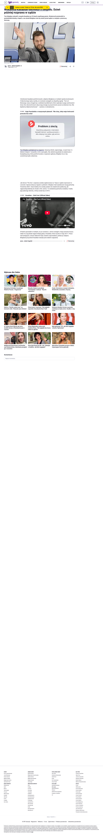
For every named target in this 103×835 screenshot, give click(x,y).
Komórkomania (31, 797)
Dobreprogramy (31, 795)
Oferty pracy (78, 787)
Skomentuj (64, 66)
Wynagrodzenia (31, 808)
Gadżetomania (31, 798)
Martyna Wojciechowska (81, 781)
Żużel (29, 807)
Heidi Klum (54, 776)
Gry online (6, 801)
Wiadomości (6, 785)
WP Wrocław (30, 803)
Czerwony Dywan (32, 2)
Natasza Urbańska (79, 778)
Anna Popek (54, 781)
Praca (5, 798)
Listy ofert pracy (79, 808)
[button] (87, 2)
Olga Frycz (78, 775)
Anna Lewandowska (8, 773)
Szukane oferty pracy (80, 810)
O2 (52, 795)
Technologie (6, 790)
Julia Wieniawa (7, 775)
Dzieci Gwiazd (43, 2)
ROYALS (69, 2)
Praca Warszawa (79, 788)
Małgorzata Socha (7, 780)
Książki (29, 787)
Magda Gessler (31, 780)
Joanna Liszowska (79, 776)
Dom (29, 785)
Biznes (5, 788)
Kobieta (5, 795)
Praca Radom (78, 797)
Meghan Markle (7, 778)
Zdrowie (5, 797)
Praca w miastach (79, 805)
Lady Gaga (30, 781)
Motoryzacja (6, 793)
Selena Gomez (31, 776)
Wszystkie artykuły (55, 785)
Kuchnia (29, 788)
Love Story (52, 2)
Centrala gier (30, 805)
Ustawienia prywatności (74, 821)
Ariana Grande (7, 776)
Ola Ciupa (54, 773)
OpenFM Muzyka (55, 788)
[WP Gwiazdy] (14, 2)
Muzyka (23, 2)
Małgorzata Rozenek (32, 778)
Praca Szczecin (79, 798)
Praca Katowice (79, 803)
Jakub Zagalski (16, 66)
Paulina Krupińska (79, 773)
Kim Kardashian (55, 780)
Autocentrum (30, 801)
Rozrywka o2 (30, 810)
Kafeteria (30, 793)
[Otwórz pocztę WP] (82, 2)
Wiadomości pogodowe (56, 791)
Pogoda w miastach (56, 793)
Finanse (5, 791)
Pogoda (5, 800)
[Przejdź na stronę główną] (5, 3)
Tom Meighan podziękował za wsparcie (32, 150)
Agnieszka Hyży (7, 781)
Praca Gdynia (78, 800)
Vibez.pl (53, 790)
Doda (53, 778)
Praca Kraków (79, 790)
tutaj (32, 831)
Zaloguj (92, 2)
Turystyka (30, 791)
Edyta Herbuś (78, 780)
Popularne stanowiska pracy (81, 811)
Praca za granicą (79, 807)
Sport (5, 787)
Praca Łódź (78, 791)
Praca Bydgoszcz (79, 801)
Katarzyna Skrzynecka (56, 775)
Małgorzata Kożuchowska (33, 775)
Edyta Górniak (31, 773)
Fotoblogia (30, 800)
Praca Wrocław (79, 793)
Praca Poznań (79, 795)
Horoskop (30, 790)
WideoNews (61, 2)
